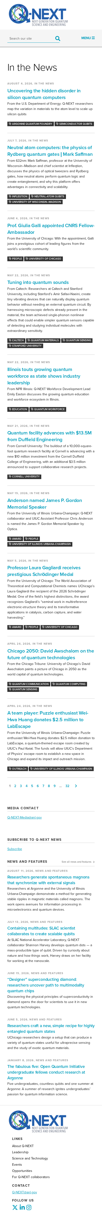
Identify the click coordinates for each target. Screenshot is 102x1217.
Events (17, 1165)
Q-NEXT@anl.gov (24, 1192)
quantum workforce (49, 409)
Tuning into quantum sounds (38, 282)
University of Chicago (44, 258)
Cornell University (25, 476)
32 (67, 786)
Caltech (17, 340)
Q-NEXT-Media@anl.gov (24, 817)
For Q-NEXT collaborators (31, 1177)
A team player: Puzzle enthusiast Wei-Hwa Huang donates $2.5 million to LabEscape (47, 719)
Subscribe (14, 849)
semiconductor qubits (75, 123)
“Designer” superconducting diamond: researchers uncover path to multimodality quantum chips (45, 985)
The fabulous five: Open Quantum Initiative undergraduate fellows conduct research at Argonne (46, 1072)
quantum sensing (78, 340)
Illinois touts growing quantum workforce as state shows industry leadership (43, 376)
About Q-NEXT (23, 1146)
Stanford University (26, 345)
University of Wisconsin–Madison (36, 202)
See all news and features (77, 861)
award (16, 538)
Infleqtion (19, 196)
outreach (18, 768)
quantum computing (70, 684)
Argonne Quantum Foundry (31, 123)
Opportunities (22, 1171)
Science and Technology (30, 1158)
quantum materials (44, 340)
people (16, 258)
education (19, 409)
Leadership (20, 1152)
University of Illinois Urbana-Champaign (41, 544)
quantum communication (30, 684)
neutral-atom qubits (49, 196)
